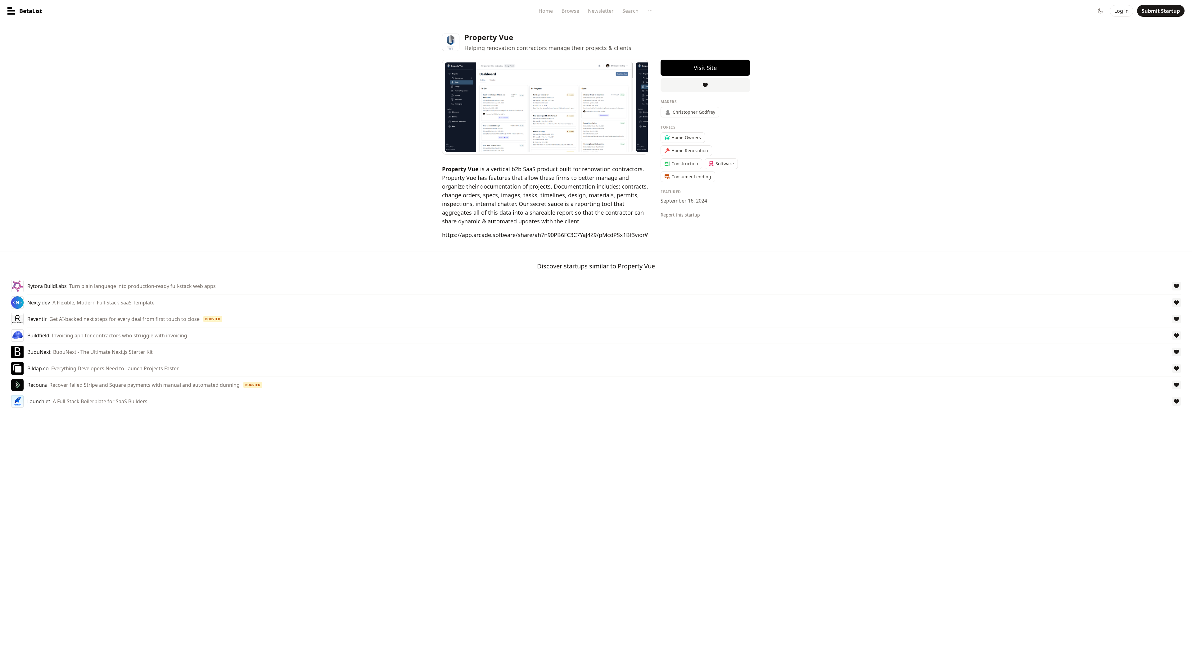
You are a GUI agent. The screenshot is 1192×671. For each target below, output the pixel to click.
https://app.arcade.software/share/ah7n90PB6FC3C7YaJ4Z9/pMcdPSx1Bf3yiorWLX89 (552, 235)
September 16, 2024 (684, 200)
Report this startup (680, 215)
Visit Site (705, 67)
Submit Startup (1161, 10)
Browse (570, 10)
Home (546, 10)
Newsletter (601, 10)
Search (630, 10)
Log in (1121, 10)
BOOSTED (212, 319)
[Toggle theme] (1100, 10)
